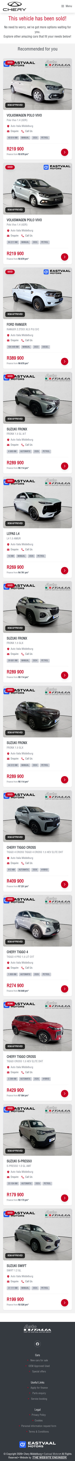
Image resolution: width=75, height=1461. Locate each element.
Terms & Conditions (39, 1432)
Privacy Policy (39, 1415)
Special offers (39, 1371)
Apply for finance (39, 1388)
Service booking (39, 1399)
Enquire (14, 131)
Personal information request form (38, 1426)
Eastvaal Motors (52, 1454)
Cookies (39, 1420)
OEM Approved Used (39, 1366)
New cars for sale (39, 1360)
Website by (43, 1457)
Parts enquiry (39, 1393)
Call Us (28, 131)
